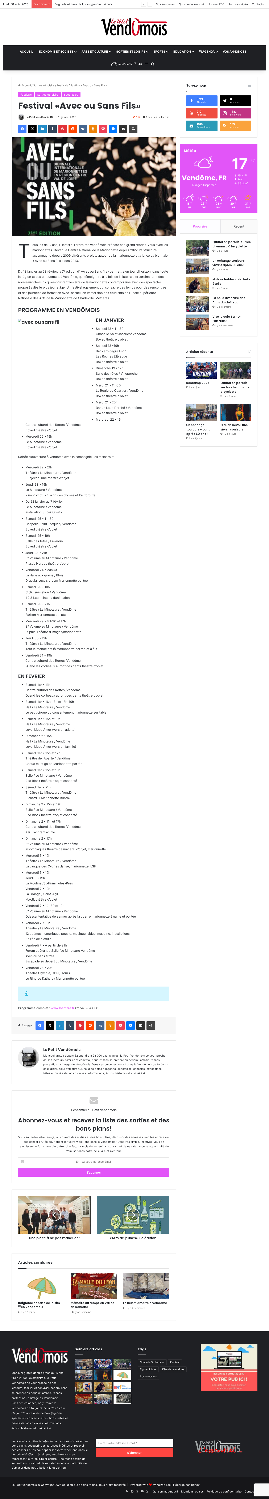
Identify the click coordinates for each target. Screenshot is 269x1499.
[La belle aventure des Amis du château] (197, 304)
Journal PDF (216, 4)
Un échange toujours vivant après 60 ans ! (228, 263)
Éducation (182, 51)
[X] (32, 129)
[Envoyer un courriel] (51, 117)
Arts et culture (95, 51)
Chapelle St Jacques (152, 1362)
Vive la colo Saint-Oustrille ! (226, 319)
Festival (174, 1362)
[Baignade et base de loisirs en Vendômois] (41, 1286)
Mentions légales (192, 1491)
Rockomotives (148, 1376)
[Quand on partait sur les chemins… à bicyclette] (197, 248)
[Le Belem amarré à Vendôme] (146, 1286)
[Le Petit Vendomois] (134, 27)
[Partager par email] (123, 129)
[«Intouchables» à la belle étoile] (197, 285)
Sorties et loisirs (130, 51)
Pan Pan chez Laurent (68, 4)
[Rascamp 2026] (201, 370)
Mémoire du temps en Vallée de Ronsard (92, 1305)
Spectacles (71, 94)
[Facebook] (22, 129)
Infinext (195, 1484)
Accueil (26, 51)
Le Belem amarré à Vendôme (145, 1303)
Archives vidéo (238, 4)
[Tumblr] (52, 129)
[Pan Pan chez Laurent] (83, 1387)
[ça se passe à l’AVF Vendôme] (122, 1387)
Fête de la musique (173, 1369)
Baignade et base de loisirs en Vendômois (39, 1305)
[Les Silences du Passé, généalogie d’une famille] (122, 1399)
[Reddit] (73, 129)
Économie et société (56, 51)
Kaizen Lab (164, 1484)
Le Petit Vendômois (37, 117)
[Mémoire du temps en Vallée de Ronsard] (94, 1286)
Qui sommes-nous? (191, 4)
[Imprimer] (133, 129)
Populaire (200, 226)
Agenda (208, 51)
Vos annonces (165, 4)
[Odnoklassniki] (93, 129)
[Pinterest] (62, 129)
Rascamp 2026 (197, 383)
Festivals (62, 85)
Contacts (258, 4)
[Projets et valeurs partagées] (83, 1364)
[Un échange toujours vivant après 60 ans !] (197, 266)
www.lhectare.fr (62, 1008)
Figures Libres (148, 1369)
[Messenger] (113, 129)
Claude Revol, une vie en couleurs (234, 427)
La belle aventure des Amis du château (228, 300)
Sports (159, 51)
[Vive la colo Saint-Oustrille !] (197, 322)
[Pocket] (103, 129)
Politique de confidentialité (224, 1491)
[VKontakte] (83, 129)
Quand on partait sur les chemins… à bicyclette (231, 244)
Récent (239, 226)
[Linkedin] (42, 129)
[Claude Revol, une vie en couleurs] (235, 412)
